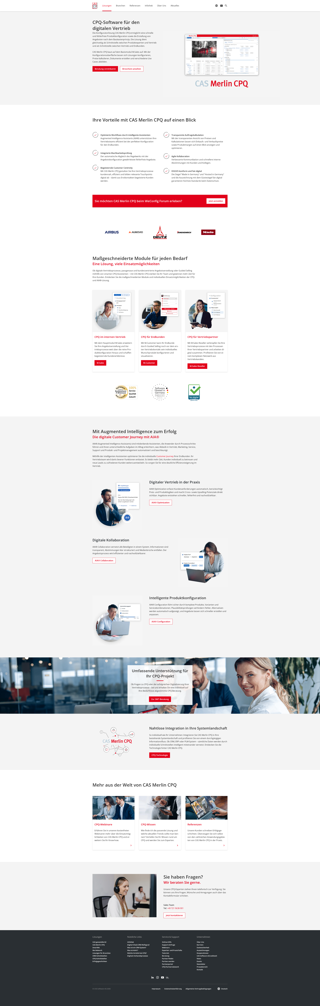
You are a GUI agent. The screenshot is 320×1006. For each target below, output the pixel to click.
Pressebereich (202, 967)
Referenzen (135, 5)
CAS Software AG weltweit (207, 956)
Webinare (166, 947)
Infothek (130, 942)
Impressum (156, 989)
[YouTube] (162, 977)
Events (199, 961)
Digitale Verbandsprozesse (137, 956)
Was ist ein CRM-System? (136, 947)
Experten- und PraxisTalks (172, 950)
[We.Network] (167, 977)
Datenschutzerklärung (173, 989)
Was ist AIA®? (132, 950)
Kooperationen (202, 953)
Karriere (200, 945)
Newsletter (201, 964)
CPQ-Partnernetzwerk (170, 967)
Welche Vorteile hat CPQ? (137, 953)
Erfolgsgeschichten (99, 961)
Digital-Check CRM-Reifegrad (138, 945)
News (199, 958)
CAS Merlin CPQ (98, 945)
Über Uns (200, 942)
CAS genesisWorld (99, 942)
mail (221, 5)
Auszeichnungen (203, 950)
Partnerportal (167, 964)
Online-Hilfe (166, 942)
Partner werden (168, 961)
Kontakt (200, 969)
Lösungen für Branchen (101, 953)
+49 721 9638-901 (175, 908)
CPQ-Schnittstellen (99, 958)
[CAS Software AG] (95, 6)
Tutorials (165, 953)
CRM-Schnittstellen (99, 956)
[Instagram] (157, 977)
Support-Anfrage (168, 945)
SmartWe (96, 947)
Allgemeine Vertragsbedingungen (198, 989)
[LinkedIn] (152, 977)
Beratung (165, 956)
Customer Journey (165, 456)
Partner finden (167, 958)
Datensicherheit (203, 947)
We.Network (97, 950)
